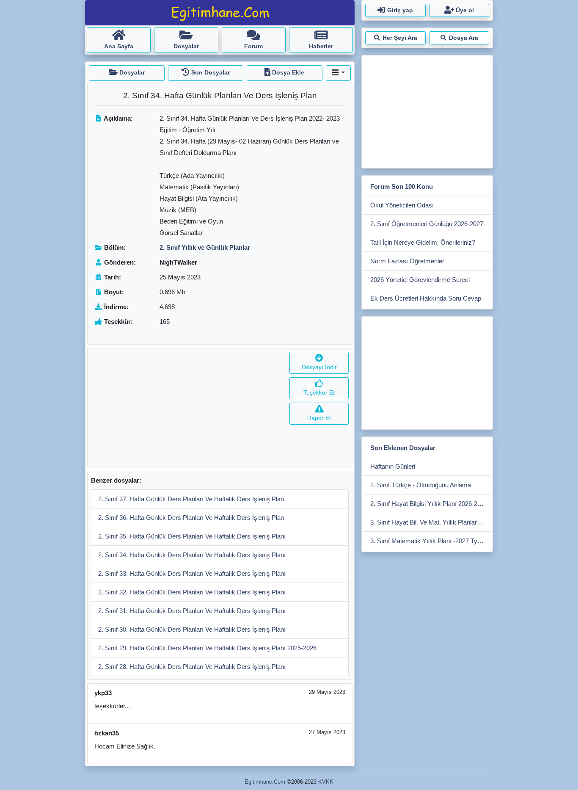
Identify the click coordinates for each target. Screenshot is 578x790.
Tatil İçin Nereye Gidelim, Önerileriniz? (422, 242)
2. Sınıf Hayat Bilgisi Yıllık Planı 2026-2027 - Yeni (430, 503)
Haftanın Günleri (392, 466)
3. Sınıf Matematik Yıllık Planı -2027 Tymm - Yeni (430, 540)
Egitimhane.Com (265, 782)
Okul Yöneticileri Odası (402, 205)
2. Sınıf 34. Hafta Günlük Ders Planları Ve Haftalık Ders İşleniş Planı (192, 554)
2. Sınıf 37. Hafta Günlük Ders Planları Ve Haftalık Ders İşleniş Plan (191, 499)
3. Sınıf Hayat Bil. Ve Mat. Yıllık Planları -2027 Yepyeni (430, 522)
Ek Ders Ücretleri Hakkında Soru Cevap (425, 298)
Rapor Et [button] (319, 417)
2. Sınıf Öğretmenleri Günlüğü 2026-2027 (426, 223)
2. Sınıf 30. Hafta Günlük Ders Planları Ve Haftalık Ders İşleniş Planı (192, 629)
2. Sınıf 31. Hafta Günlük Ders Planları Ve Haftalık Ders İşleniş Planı (192, 610)
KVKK (325, 782)
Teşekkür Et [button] (319, 392)
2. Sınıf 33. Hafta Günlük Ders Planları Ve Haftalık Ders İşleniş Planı (192, 573)
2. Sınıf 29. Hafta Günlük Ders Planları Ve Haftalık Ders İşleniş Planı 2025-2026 (207, 648)
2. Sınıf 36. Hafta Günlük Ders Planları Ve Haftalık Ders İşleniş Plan (191, 517)
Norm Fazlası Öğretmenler (407, 261)
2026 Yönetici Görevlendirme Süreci (420, 279)
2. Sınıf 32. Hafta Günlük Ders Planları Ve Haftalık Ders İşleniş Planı (192, 592)
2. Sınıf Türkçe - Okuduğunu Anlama (420, 485)
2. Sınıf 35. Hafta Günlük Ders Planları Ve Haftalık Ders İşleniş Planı (192, 536)
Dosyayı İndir (319, 367)
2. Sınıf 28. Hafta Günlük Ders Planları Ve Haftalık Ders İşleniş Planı (192, 666)
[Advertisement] (187, 407)
